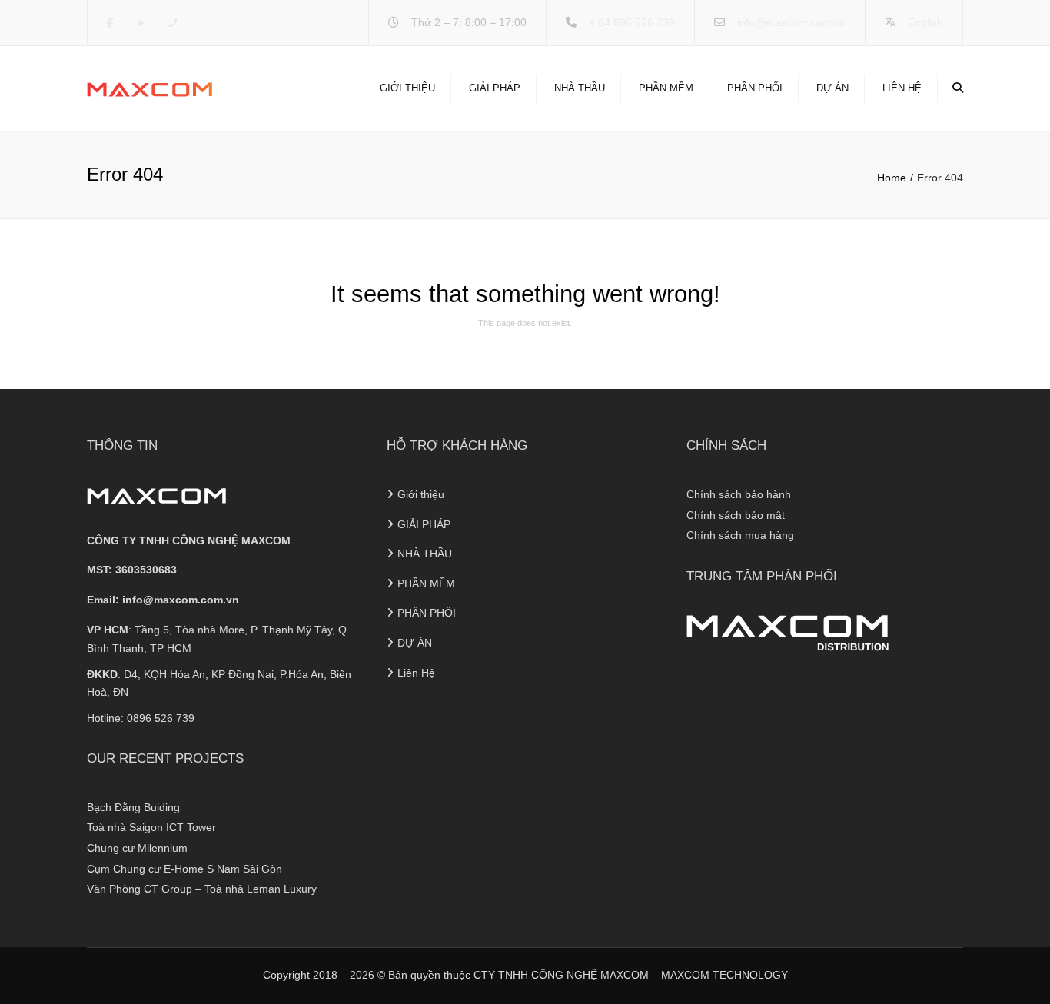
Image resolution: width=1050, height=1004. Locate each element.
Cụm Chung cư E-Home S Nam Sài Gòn (184, 869)
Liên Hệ (902, 88)
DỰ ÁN (832, 88)
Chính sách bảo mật (735, 515)
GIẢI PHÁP (494, 88)
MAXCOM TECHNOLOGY (724, 975)
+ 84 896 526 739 (632, 22)
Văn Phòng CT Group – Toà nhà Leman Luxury (202, 889)
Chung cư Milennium (137, 848)
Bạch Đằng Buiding (133, 807)
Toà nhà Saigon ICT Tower (151, 827)
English (925, 22)
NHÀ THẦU (579, 88)
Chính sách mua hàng (740, 535)
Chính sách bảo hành (738, 494)
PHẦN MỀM (666, 88)
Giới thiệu (407, 88)
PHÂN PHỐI (755, 88)
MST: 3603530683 (132, 570)
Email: (163, 599)
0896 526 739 (160, 718)
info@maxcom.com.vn (791, 22)
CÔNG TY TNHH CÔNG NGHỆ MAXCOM (189, 540)
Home (891, 177)
